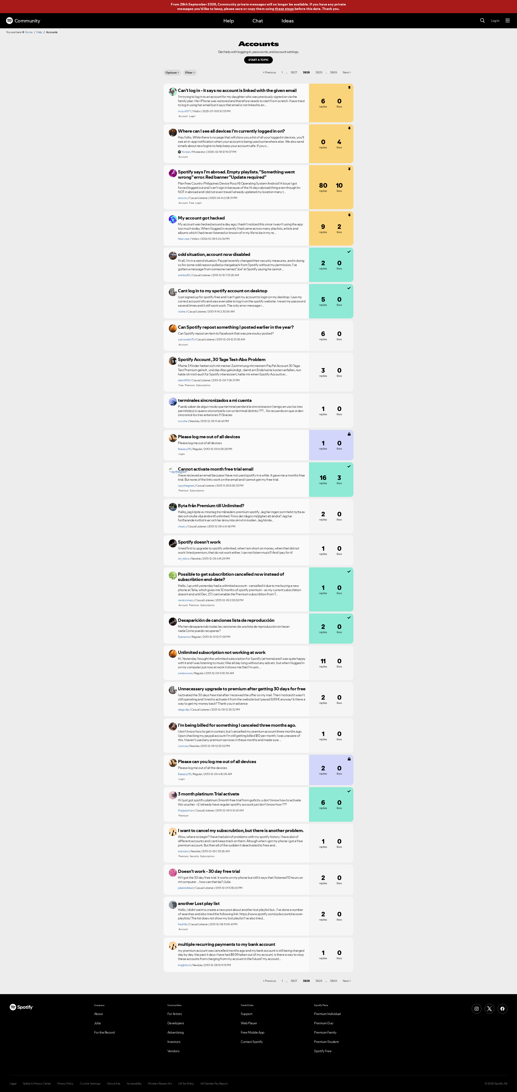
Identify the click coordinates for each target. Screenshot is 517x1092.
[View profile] (173, 92)
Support (246, 1014)
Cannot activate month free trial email (215, 469)
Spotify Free (322, 1051)
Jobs (97, 1023)
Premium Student (326, 1041)
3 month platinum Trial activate (208, 793)
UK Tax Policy (186, 1083)
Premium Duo (323, 1023)
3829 (318, 72)
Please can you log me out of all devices (217, 761)
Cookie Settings (90, 1083)
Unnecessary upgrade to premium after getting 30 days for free (242, 688)
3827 (294, 72)
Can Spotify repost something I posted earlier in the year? (235, 327)
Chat (257, 20)
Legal (13, 1083)
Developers (175, 1023)
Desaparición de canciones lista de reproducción (226, 620)
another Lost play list (199, 903)
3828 (306, 72)
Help (228, 20)
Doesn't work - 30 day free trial (209, 871)
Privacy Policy (65, 1083)
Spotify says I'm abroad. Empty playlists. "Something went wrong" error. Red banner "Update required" (236, 174)
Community (27, 20)
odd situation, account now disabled (214, 254)
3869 (333, 72)
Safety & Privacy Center (37, 1083)
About (98, 1014)
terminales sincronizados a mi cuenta (214, 400)
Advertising (175, 1032)
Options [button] (171, 73)
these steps (284, 8)
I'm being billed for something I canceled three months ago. (237, 725)
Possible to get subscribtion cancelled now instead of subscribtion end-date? (231, 576)
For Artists (174, 1014)
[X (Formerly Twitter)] (489, 1009)
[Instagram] (476, 1009)
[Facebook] (502, 1009)
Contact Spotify (252, 1041)
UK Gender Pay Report (214, 1083)
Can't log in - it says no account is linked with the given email (237, 90)
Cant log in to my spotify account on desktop (222, 290)
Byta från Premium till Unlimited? (211, 505)
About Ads (113, 1083)
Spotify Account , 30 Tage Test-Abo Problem (221, 359)
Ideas (288, 20)
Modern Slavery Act (160, 1083)
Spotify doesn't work (199, 542)
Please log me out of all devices (209, 436)
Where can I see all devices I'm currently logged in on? (231, 131)
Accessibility (134, 1083)
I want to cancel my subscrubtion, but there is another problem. (241, 830)
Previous (270, 72)
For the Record (104, 1032)
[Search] (482, 20)
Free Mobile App (252, 1032)
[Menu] (507, 20)
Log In (495, 20)
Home (29, 32)
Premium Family (325, 1032)
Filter (188, 73)
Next (346, 72)
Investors (174, 1041)
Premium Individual (327, 1014)
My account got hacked (201, 218)
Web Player (249, 1023)
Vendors (173, 1051)
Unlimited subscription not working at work (221, 652)
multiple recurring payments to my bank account (226, 944)
